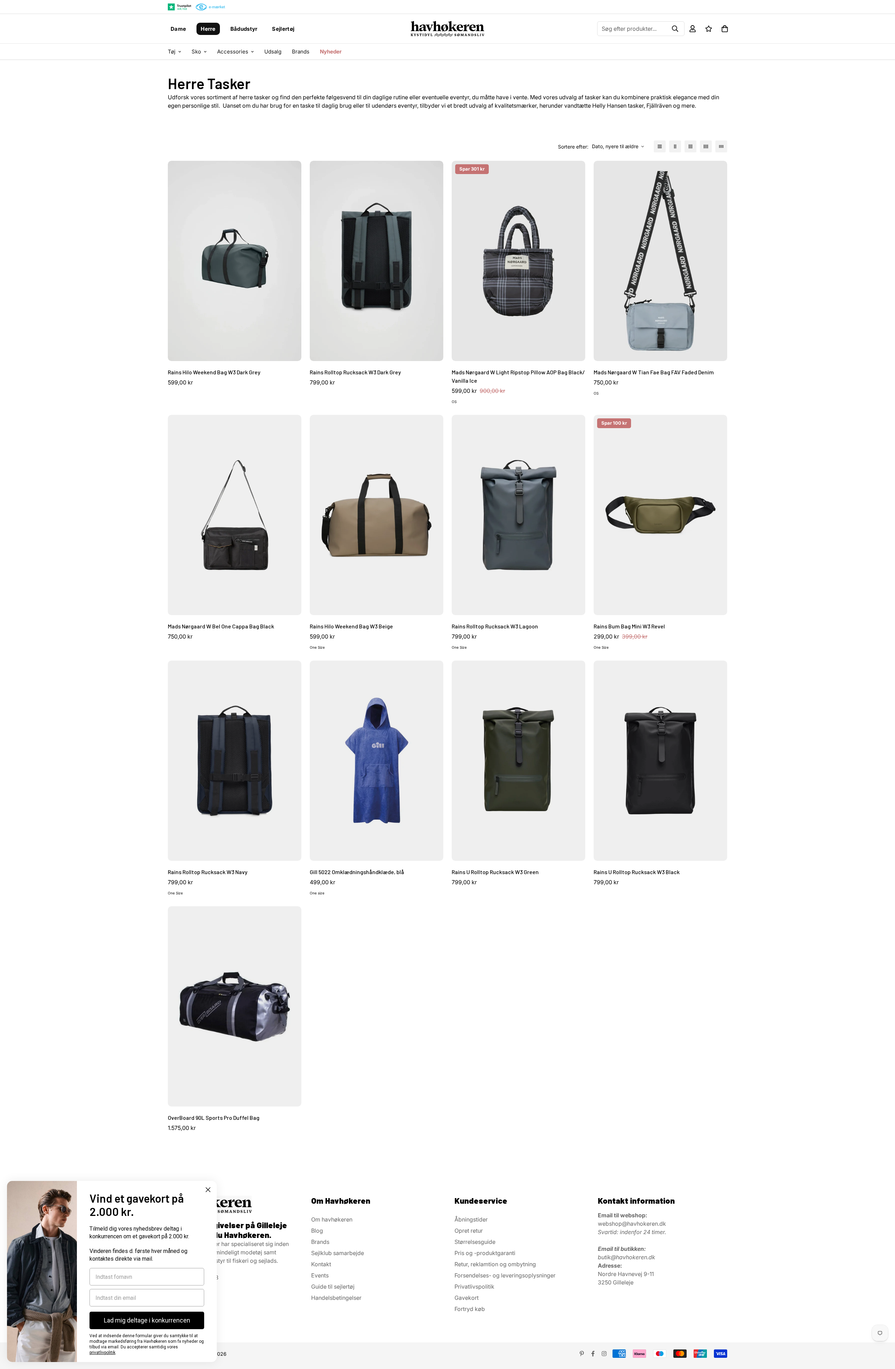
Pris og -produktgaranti (484, 1252)
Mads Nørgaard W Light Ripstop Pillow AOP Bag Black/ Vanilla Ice (518, 376)
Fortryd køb (469, 1308)
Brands (300, 51)
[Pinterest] (581, 1353)
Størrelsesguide (474, 1241)
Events (320, 1275)
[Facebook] (593, 1353)
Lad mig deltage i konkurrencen (147, 1320)
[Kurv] (725, 29)
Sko (196, 51)
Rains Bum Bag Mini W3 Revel (629, 626)
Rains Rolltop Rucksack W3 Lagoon (495, 626)
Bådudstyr (244, 29)
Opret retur (468, 1230)
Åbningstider (471, 1219)
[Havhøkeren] (447, 28)
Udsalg (272, 51)
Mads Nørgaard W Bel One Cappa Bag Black (221, 626)
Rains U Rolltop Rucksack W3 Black (637, 872)
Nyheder (331, 51)
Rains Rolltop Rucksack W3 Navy (208, 872)
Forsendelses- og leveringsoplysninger (505, 1275)
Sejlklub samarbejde (337, 1252)
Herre (208, 29)
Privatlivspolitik (474, 1286)
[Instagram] (604, 1353)
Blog (317, 1230)
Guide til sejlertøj (333, 1286)
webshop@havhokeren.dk (632, 1223)
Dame (178, 29)
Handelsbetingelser (336, 1297)
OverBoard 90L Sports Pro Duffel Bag (213, 1117)
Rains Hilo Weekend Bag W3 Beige (351, 626)
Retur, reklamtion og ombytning (495, 1264)
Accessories (232, 51)
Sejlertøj (283, 29)
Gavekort (466, 1297)
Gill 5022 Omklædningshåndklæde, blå (357, 872)
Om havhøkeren (331, 1219)
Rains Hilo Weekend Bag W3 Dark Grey (214, 372)
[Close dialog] (208, 1189)
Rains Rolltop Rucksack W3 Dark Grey (355, 372)
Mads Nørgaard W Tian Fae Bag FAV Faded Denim (654, 372)
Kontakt (321, 1264)
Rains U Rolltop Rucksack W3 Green (495, 872)
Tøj (172, 51)
